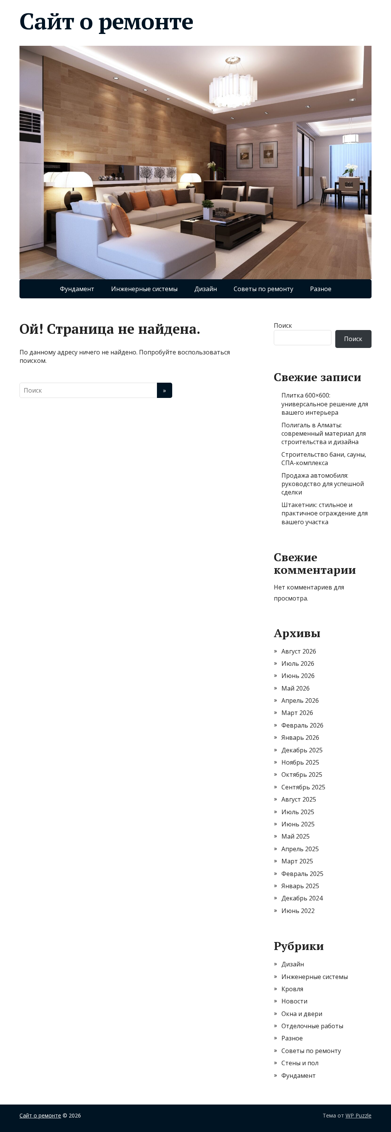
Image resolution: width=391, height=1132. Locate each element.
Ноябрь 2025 (300, 762)
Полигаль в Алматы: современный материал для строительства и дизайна (323, 433)
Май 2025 (295, 836)
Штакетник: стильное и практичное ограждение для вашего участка (324, 513)
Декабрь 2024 (302, 898)
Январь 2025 (300, 886)
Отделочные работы (312, 1026)
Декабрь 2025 (302, 750)
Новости (294, 1001)
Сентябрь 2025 (303, 787)
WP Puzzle (359, 1115)
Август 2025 (298, 799)
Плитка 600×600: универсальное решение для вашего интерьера (324, 404)
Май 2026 (295, 688)
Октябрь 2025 (301, 774)
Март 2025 (297, 861)
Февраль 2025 (302, 874)
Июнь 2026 (298, 675)
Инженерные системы (144, 289)
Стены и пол (299, 1063)
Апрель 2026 (300, 700)
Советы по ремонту (263, 289)
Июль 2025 (297, 812)
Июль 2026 (297, 663)
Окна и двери (301, 1014)
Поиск (283, 325)
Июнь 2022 (298, 911)
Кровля (292, 989)
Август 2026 (298, 651)
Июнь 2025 (298, 824)
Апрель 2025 (300, 849)
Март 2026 (297, 713)
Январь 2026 (300, 737)
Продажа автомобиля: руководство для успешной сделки (322, 484)
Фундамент (77, 289)
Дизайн (205, 289)
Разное (320, 289)
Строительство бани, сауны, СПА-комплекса (323, 458)
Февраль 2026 (302, 725)
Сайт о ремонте (106, 21)
